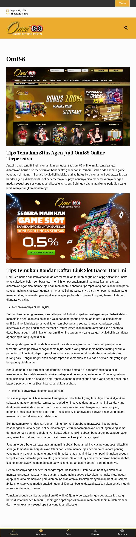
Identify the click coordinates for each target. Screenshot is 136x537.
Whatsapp (41, 534)
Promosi (95, 534)
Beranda (14, 534)
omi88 (78, 165)
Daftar (68, 534)
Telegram (122, 534)
